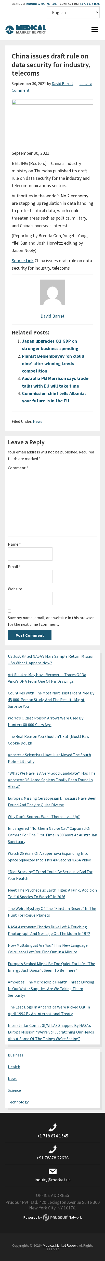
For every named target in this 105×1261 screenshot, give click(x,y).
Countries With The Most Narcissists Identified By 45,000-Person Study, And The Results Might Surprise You (51, 699)
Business (15, 1055)
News (37, 421)
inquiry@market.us (41, 4)
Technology (18, 1101)
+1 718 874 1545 (89, 4)
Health (14, 1066)
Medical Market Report (25, 30)
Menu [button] (94, 30)
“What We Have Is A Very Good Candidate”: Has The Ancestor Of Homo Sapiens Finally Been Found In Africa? (52, 780)
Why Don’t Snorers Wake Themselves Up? (44, 816)
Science (14, 1090)
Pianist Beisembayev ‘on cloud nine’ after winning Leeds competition (53, 363)
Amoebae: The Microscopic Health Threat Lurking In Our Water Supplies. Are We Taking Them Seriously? (51, 988)
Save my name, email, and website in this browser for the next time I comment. (51, 621)
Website (15, 588)
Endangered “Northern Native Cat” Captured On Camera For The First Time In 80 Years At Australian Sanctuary (52, 835)
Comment (18, 467)
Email (14, 566)
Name (14, 544)
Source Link (23, 260)
